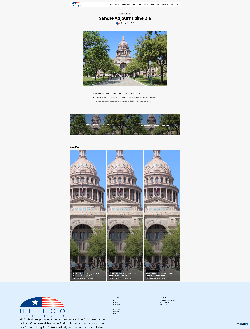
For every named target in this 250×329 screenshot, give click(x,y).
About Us (115, 302)
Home (114, 300)
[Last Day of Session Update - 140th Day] (152, 124)
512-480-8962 (163, 304)
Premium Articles (117, 310)
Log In (114, 313)
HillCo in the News (117, 306)
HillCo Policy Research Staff (127, 22)
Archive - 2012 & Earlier (152, 271)
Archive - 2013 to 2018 (124, 13)
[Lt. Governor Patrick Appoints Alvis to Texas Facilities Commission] (125, 215)
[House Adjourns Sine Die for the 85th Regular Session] (97, 124)
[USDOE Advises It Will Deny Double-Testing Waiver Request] (88, 215)
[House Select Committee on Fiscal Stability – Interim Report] (162, 215)
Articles (115, 308)
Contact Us (116, 311)
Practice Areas (117, 304)
